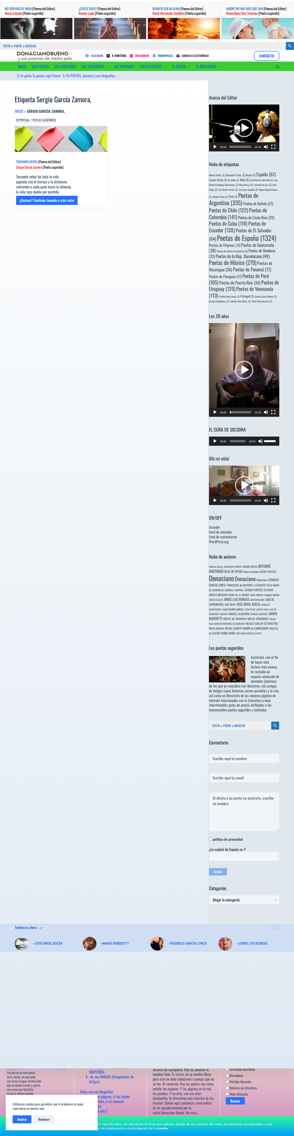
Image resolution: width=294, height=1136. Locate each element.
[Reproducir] (215, 147)
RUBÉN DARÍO (228, 633)
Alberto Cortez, (217, 175)
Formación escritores (242, 1069)
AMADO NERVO (249, 566)
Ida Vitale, (233, 180)
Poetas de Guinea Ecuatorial (232, 251)
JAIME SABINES (256, 595)
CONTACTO (266, 56)
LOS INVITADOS (124, 66)
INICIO (22, 66)
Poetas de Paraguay (225, 276)
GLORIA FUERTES (254, 590)
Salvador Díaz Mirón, (240, 301)
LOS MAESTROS (65, 66)
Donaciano (221, 578)
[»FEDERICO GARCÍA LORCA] (157, 944)
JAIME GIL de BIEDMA (239, 595)
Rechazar (44, 1119)
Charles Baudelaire (251, 572)
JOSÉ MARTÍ (230, 604)
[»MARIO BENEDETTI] (89, 944)
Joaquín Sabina (271, 595)
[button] (244, 128)
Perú (232, 196)
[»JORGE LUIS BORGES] (225, 944)
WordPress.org (219, 541)
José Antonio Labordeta (261, 180)
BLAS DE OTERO (233, 571)
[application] (244, 128)
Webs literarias (238, 1093)
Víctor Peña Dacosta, (262, 301)
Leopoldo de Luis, (262, 185)
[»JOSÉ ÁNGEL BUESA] (21, 944)
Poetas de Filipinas (224, 245)
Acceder (214, 527)
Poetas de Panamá (252, 269)
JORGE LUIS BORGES (236, 599)
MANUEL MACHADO (259, 614)
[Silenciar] (266, 147)
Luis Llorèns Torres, (227, 189)
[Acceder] (277, 66)
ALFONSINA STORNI (232, 566)
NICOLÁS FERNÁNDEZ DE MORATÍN (229, 623)
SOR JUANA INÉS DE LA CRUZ (248, 633)
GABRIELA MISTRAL (234, 590)
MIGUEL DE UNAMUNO (234, 618)
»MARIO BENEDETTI (115, 943)
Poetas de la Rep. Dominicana (243, 256)
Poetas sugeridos (44, 120)
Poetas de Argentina (233, 199)
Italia (244, 179)
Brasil (250, 175)
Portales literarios (240, 1081)
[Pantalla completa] (273, 147)
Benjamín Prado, (235, 175)
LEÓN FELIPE (250, 609)
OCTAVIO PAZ (271, 623)
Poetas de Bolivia (258, 203)
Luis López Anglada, (248, 189)
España (266, 174)
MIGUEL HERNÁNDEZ (258, 618)
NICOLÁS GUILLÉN (254, 623)
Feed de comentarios (223, 537)
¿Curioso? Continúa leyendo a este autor (47, 201)
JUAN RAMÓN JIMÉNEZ (233, 609)
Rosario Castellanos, (219, 301)
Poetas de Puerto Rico (239, 282)
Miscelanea (236, 1075)
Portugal (247, 296)
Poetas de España (246, 238)
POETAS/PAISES (151, 66)
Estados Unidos (218, 180)
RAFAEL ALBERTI (233, 628)
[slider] (240, 147)
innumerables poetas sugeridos (230, 710)
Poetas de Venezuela (241, 292)
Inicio (19, 111)
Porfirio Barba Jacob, (229, 296)
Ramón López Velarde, (266, 296)
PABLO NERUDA (216, 628)
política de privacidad (228, 839)
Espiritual (23, 120)
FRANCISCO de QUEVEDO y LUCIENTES (246, 585)
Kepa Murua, (246, 185)
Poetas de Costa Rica (256, 217)
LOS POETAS (40, 66)
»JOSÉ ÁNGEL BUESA (47, 943)
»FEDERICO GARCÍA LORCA (188, 943)
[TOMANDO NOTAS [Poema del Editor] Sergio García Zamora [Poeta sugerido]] (61, 139)
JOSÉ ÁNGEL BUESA (248, 604)
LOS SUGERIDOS (93, 66)
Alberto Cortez (216, 566)
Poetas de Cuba (228, 223)
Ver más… (192, 1112)
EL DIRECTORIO (206, 66)
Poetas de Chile (228, 210)
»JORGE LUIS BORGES (252, 943)
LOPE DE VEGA (262, 609)
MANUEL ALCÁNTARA (239, 614)
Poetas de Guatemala (241, 247)
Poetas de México (232, 262)
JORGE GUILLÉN (216, 600)
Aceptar (22, 1119)
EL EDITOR (179, 66)
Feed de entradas (220, 532)
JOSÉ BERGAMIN (257, 600)
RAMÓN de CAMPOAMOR (255, 628)
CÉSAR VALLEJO (268, 571)
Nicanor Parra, (219, 197)
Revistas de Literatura (243, 1087)
